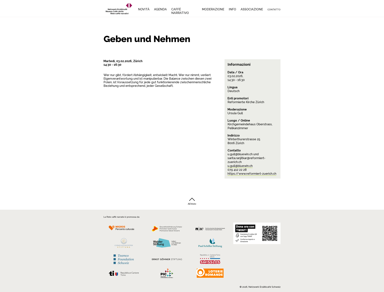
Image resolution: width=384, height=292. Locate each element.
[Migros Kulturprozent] (124, 230)
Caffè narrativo (180, 11)
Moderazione (213, 9)
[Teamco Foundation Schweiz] (124, 259)
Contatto (273, 9)
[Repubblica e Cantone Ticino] (124, 274)
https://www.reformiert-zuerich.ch (252, 173)
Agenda (160, 9)
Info (232, 9)
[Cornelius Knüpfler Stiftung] (124, 244)
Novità (144, 9)
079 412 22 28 (237, 170)
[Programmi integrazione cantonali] (167, 274)
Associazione (252, 9)
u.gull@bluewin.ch (240, 166)
